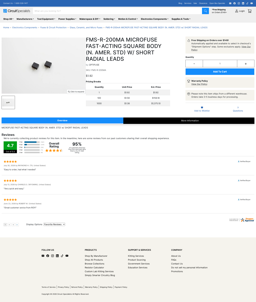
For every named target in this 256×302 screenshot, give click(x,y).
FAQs (173, 259)
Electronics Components (154, 19)
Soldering (108, 19)
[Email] (230, 3)
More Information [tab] (190, 120)
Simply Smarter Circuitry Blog (100, 275)
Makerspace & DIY (89, 19)
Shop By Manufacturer (96, 256)
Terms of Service (49, 287)
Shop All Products (94, 259)
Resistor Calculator (94, 267)
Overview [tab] (62, 120)
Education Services (137, 267)
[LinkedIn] (243, 3)
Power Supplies (66, 19)
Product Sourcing (137, 259)
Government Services (139, 263)
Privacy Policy (63, 287)
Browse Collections (94, 263)
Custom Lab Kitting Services (99, 271)
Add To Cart (220, 71)
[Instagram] (239, 3)
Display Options (34, 224)
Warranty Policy (91, 287)
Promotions (177, 271)
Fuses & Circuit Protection (53, 27)
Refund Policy (77, 287)
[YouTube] (252, 3)
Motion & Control (127, 19)
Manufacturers (24, 19)
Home (6, 27)
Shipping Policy (106, 287)
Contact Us (177, 263)
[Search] (205, 11)
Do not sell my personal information (189, 267)
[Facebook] (234, 3)
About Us (176, 256)
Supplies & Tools (180, 19)
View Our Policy (199, 84)
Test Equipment (45, 19)
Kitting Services (136, 256)
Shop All (7, 19)
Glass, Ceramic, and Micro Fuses (86, 27)
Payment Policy (121, 287)
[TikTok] (247, 3)
